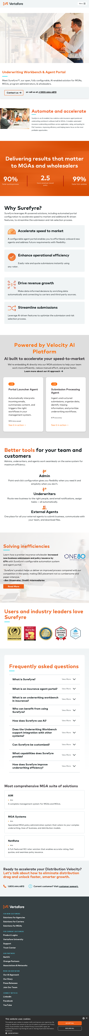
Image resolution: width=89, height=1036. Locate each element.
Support (7, 943)
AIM (10, 795)
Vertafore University (13, 939)
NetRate (13, 840)
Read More (13, 586)
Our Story (8, 979)
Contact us (12, 92)
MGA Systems (17, 816)
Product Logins (10, 935)
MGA (11, 800)
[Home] (13, 3)
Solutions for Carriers (13, 921)
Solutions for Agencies (14, 917)
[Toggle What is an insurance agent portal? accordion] (74, 688)
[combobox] (83, 1018)
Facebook (8, 1001)
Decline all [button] (69, 1028)
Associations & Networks (15, 965)
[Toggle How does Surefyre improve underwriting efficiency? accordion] (74, 766)
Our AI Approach (11, 975)
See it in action (16, 425)
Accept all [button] (70, 1023)
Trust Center (9, 947)
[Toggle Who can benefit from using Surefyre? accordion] (74, 710)
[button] (30, 1033)
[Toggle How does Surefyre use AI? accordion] (74, 720)
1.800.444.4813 (16, 886)
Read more (8, 1031)
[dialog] (44, 1026)
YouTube (7, 1005)
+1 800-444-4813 (47, 92)
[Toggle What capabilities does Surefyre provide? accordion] (74, 754)
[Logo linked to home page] (13, 907)
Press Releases (10, 983)
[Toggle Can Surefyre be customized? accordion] (74, 744)
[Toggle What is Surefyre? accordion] (74, 679)
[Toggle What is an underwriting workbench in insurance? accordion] (74, 699)
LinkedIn (7, 996)
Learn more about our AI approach (42, 371)
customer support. (68, 886)
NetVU (6, 957)
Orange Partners (11, 961)
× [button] (86, 1018)
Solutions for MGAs (12, 926)
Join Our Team (10, 987)
